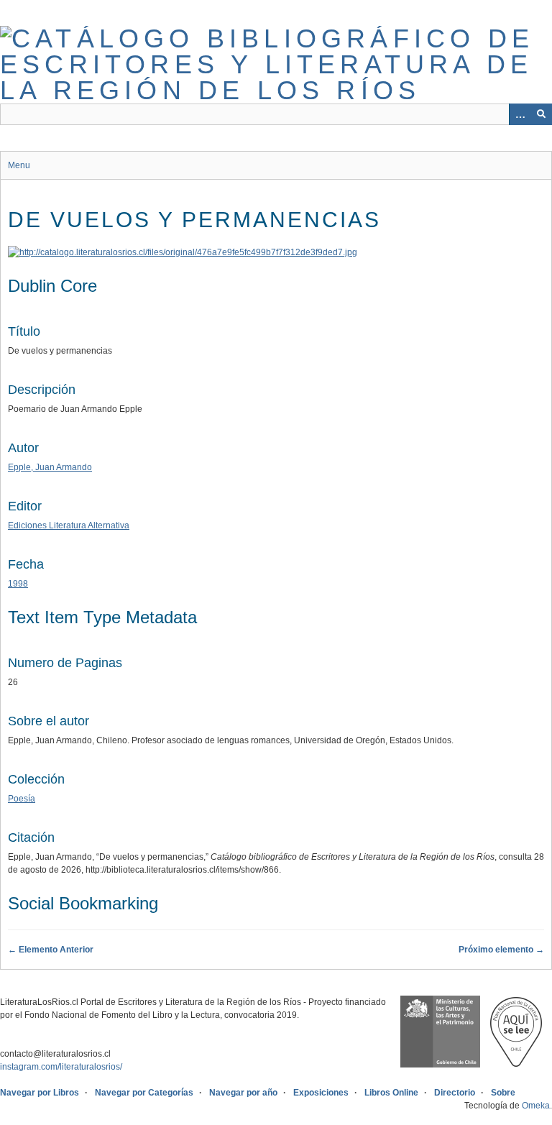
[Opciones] (519, 114)
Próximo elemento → (501, 950)
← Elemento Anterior (50, 950)
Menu (19, 165)
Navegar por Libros (39, 1093)
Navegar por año (243, 1093)
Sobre (503, 1093)
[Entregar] (541, 114)
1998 (18, 584)
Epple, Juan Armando (50, 467)
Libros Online (391, 1093)
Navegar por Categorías (144, 1093)
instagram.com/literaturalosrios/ (61, 1067)
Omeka (536, 1106)
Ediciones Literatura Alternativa (68, 525)
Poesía (21, 799)
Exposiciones (321, 1093)
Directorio (454, 1093)
